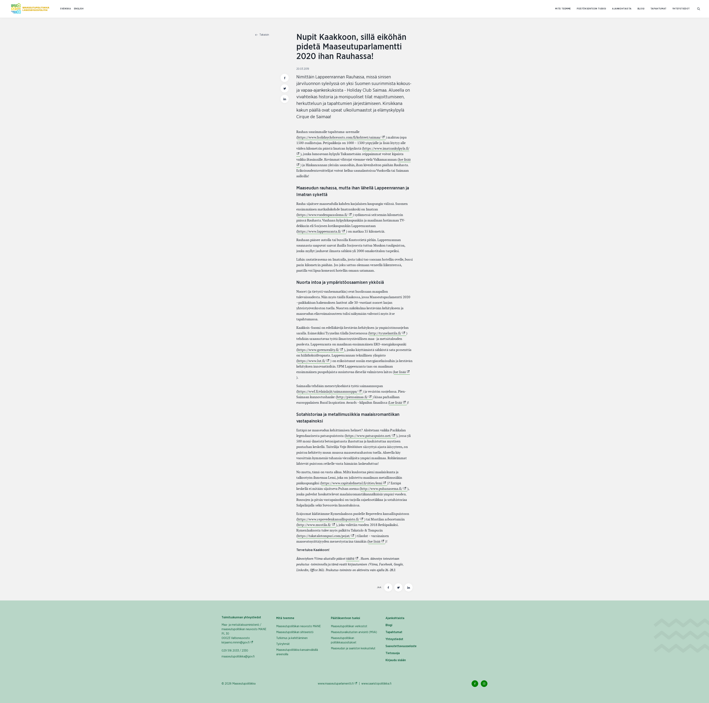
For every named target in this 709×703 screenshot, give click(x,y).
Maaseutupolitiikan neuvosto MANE (298, 626)
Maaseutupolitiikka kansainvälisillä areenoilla (297, 652)
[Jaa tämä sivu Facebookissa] (284, 78)
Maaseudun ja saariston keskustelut (353, 648)
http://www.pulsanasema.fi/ (384, 488)
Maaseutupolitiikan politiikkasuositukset (343, 640)
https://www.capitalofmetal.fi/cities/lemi (354, 483)
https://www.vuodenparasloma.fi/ (325, 215)
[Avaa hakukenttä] (699, 9)
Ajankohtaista (622, 9)
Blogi (641, 9)
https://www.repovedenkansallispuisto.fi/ (330, 519)
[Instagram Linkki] (484, 683)
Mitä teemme (563, 9)
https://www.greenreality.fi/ (320, 350)
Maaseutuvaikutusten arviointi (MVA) (354, 632)
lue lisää (402, 372)
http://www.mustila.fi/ (316, 525)
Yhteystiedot (681, 9)
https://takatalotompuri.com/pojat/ (326, 536)
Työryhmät (283, 644)
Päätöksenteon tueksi (591, 9)
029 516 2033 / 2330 (235, 650)
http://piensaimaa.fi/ (355, 397)
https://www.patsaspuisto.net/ (371, 436)
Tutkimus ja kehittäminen (292, 638)
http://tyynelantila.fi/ (387, 333)
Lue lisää (398, 402)
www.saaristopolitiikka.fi (376, 683)
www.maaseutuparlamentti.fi (337, 683)
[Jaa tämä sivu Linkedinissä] (284, 99)
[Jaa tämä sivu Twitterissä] (284, 88)
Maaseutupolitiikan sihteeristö (295, 632)
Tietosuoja (393, 653)
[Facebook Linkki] (475, 683)
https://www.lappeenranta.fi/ (321, 231)
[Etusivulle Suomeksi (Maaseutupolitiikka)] (30, 9)
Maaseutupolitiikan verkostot (349, 626)
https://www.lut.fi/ (313, 361)
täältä (352, 559)
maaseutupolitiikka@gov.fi (238, 656)
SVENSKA (65, 9)
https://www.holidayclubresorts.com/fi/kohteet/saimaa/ (341, 137)
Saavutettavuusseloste (401, 646)
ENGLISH (79, 9)
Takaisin (264, 35)
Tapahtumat (658, 9)
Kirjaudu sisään (396, 660)
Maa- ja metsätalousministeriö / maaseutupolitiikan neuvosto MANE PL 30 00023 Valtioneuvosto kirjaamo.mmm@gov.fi (245, 633)
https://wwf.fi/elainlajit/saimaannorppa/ (330, 391)
